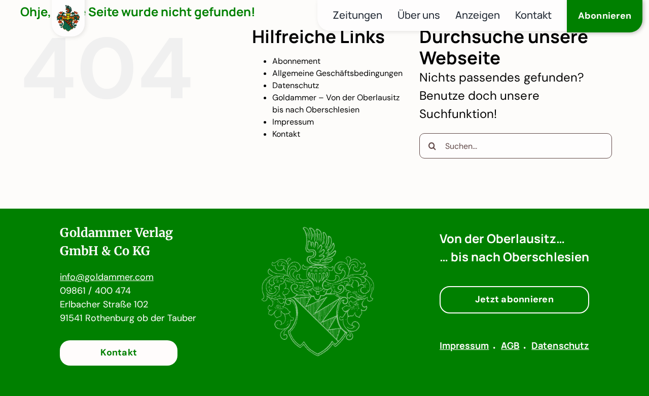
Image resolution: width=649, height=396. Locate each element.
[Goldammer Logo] (68, 11)
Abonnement (296, 61)
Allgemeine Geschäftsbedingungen (337, 73)
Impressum (293, 121)
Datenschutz (295, 85)
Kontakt (286, 134)
